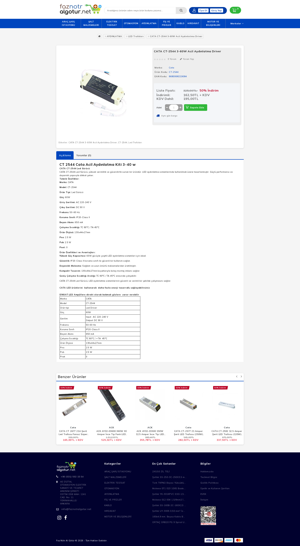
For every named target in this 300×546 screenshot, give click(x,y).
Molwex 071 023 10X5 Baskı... (169, 488)
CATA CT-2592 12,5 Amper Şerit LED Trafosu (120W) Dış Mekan (227, 433)
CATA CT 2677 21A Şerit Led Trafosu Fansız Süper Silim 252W (73, 433)
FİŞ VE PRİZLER (166, 23)
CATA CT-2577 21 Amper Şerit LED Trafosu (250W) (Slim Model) (188, 433)
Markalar (236, 23)
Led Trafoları (135, 142)
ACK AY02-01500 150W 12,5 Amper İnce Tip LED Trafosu (150, 433)
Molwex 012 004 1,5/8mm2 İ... (168, 499)
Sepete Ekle (197, 107)
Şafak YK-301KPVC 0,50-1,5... (169, 494)
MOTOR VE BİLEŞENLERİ (213, 23)
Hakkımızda (207, 471)
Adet (159, 107)
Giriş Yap (216, 10)
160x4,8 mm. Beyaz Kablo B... (168, 516)
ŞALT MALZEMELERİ (91, 23)
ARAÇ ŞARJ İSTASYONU (68, 23)
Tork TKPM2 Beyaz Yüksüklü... (169, 482)
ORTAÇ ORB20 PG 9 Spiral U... (169, 522)
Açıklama (65, 155)
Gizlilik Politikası (209, 482)
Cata (171, 67)
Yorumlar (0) (83, 155)
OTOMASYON (131, 23)
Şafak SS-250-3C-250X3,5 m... (169, 477)
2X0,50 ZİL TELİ (161, 471)
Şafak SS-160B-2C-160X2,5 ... (169, 505)
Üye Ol (203, 10)
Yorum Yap (188, 59)
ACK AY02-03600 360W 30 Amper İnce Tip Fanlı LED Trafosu (111, 433)
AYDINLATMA (149, 23)
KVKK (203, 494)
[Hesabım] (194, 10)
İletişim (204, 499)
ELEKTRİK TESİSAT (111, 23)
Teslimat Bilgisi (208, 477)
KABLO (180, 23)
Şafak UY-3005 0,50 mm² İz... (168, 511)
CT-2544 (122, 142)
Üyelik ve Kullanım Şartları (215, 488)
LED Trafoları (136, 36)
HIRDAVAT (193, 23)
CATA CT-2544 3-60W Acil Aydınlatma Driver (176, 36)
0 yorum (172, 59)
